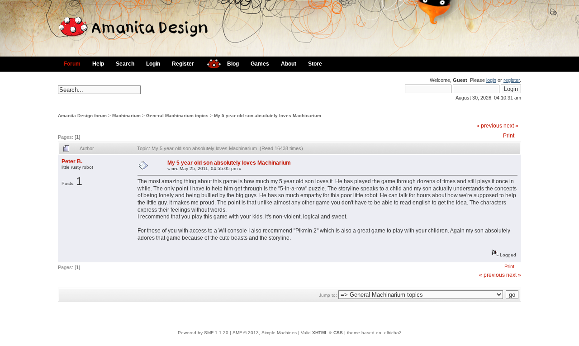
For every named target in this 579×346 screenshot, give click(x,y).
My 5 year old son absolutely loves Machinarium (267, 115)
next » (510, 126)
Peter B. (72, 161)
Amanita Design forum (82, 115)
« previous (489, 126)
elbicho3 (393, 332)
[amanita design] (210, 63)
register (511, 80)
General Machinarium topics (177, 115)
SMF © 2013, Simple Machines (265, 332)
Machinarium (126, 115)
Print (508, 136)
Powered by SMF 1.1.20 (203, 332)
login (491, 80)
